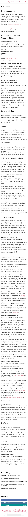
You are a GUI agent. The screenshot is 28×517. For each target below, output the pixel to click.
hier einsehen (15, 312)
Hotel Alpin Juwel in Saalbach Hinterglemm (10, 478)
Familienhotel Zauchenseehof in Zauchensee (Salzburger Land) (14, 481)
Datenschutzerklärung (19, 375)
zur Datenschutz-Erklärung (20, 512)
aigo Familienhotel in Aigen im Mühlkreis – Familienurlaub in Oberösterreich (13, 485)
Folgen (24, 502)
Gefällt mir (23, 499)
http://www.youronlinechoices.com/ (9, 399)
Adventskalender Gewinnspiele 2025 (8, 488)
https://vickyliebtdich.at (14, 28)
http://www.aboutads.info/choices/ (14, 397)
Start (2, 4)
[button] (2, 2)
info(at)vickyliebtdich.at (15, 24)
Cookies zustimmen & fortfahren (14, 514)
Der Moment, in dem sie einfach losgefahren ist (10, 475)
